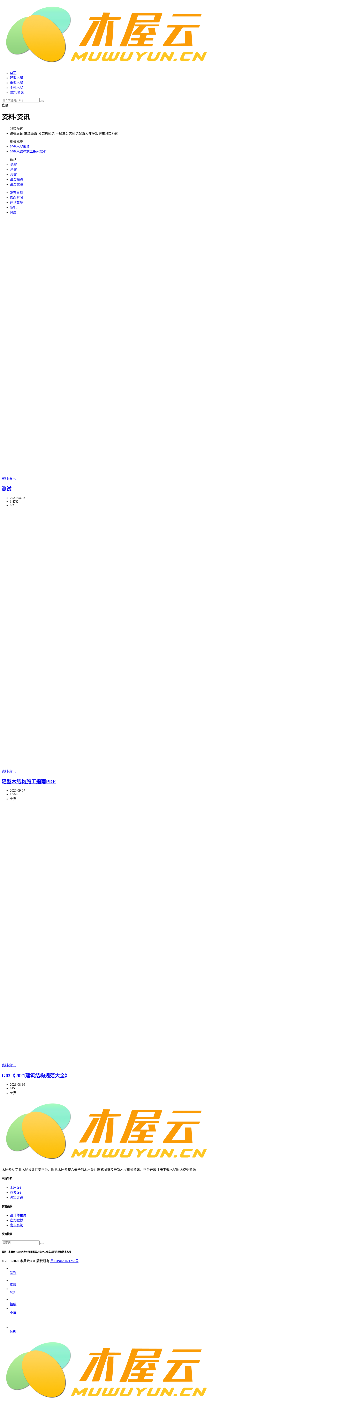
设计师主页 (18, 1215)
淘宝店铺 (16, 1197)
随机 (13, 207)
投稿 (13, 1304)
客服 (13, 1285)
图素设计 (16, 1192)
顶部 (13, 1331)
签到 (13, 1273)
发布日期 (16, 192)
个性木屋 (16, 87)
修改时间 (16, 197)
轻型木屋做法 (20, 146)
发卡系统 (16, 1225)
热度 (13, 212)
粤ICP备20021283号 (64, 1261)
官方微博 (16, 1220)
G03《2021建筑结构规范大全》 (36, 1075)
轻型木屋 (16, 78)
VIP (12, 1292)
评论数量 (16, 202)
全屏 (13, 1313)
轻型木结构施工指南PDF (28, 151)
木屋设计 (16, 1187)
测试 (7, 489)
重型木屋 (16, 83)
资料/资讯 (9, 478)
